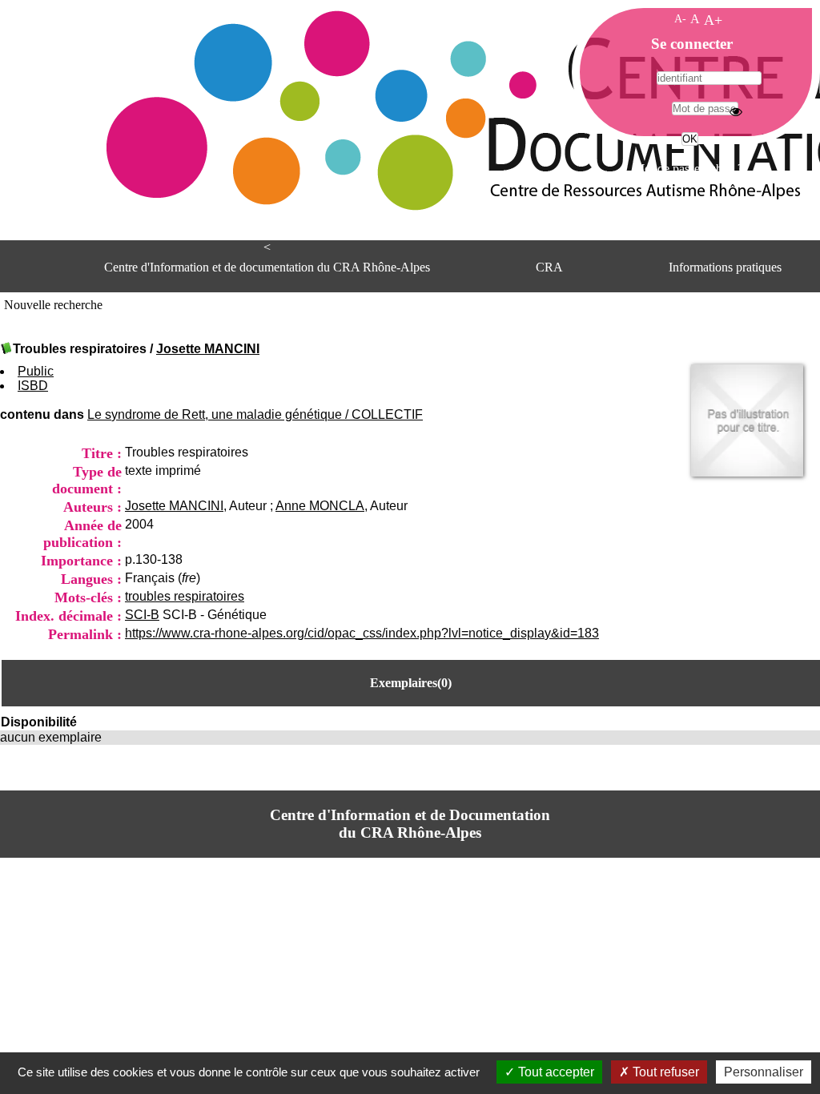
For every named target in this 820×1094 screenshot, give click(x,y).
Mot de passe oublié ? (688, 168)
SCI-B (142, 614)
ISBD (33, 385)
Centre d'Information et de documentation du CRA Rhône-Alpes (267, 267)
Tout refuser (664, 1072)
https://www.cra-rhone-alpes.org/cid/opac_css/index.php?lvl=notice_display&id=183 (362, 633)
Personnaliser (763, 1072)
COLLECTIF (387, 414)
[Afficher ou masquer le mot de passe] (736, 111)
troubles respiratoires (184, 596)
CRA (549, 267)
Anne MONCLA (319, 506)
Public (36, 371)
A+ (713, 20)
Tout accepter (554, 1072)
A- (680, 18)
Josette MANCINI (207, 349)
